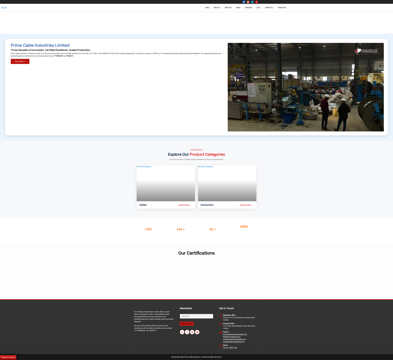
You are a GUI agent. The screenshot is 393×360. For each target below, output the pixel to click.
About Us (217, 7)
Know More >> (20, 61)
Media (238, 7)
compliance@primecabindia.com (234, 339)
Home (207, 7)
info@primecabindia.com (232, 337)
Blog (258, 7)
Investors (248, 7)
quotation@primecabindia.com (233, 342)
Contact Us (269, 7)
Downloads (282, 7)
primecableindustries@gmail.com (235, 334)
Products (228, 7)
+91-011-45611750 (230, 348)
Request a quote (7, 357)
